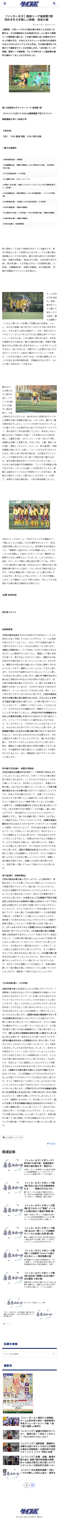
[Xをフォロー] (26, 1485)
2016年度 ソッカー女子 (14, 1137)
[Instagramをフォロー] (32, 1485)
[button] (53, 1354)
